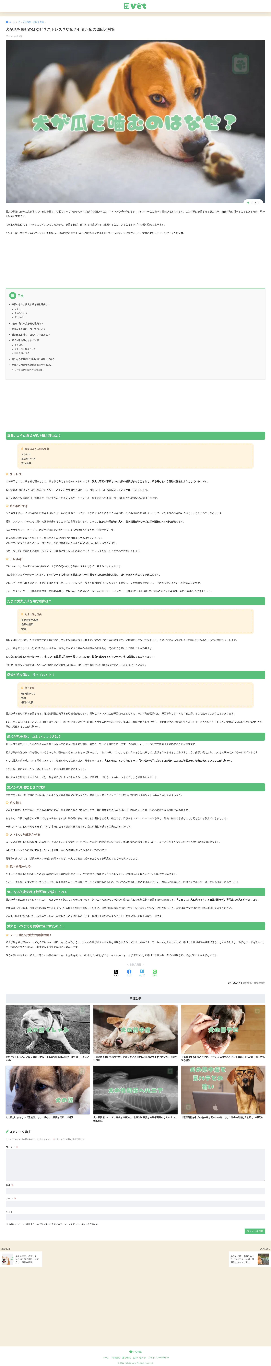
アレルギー (20, 317)
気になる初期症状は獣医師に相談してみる (33, 359)
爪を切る (19, 345)
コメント (12, 1147)
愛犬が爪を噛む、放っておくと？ (29, 329)
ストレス (19, 309)
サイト (9, 1211)
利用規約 (116, 1358)
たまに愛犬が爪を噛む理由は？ (27, 323)
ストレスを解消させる (25, 349)
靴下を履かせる (22, 353)
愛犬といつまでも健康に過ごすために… (32, 365)
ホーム (106, 1358)
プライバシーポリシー (158, 1358)
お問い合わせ (139, 1358)
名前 (10, 1185)
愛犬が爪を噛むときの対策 (25, 340)
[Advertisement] (90, 258)
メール (11, 1198)
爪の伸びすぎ (21, 313)
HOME (137, 1351)
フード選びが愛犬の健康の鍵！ (29, 369)
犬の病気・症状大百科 (254, 983)
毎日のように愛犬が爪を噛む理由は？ (31, 304)
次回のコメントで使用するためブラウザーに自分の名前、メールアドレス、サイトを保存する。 (54, 1224)
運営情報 (126, 1358)
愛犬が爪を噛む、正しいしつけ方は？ (31, 334)
